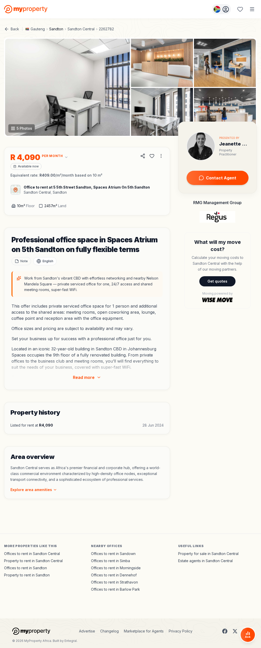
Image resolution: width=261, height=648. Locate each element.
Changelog (109, 631)
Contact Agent (221, 177)
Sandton (56, 29)
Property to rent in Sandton (27, 575)
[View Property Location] (15, 190)
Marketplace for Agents (144, 631)
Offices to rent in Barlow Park (115, 589)
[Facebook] (224, 631)
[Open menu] (252, 9)
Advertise (87, 631)
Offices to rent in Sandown (113, 553)
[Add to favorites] (151, 155)
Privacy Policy (180, 631)
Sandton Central (81, 29)
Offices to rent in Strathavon (114, 582)
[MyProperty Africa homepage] (31, 631)
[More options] (161, 155)
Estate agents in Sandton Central (205, 561)
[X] (235, 631)
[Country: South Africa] (221, 9)
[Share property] (142, 155)
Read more (84, 377)
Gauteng (38, 29)
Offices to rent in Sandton (25, 568)
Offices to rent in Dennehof (114, 575)
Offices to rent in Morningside (116, 568)
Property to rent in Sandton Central (33, 561)
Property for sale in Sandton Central (208, 553)
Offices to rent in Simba (110, 561)
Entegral (70, 641)
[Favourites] (240, 9)
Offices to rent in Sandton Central (32, 553)
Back (15, 29)
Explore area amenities (31, 489)
